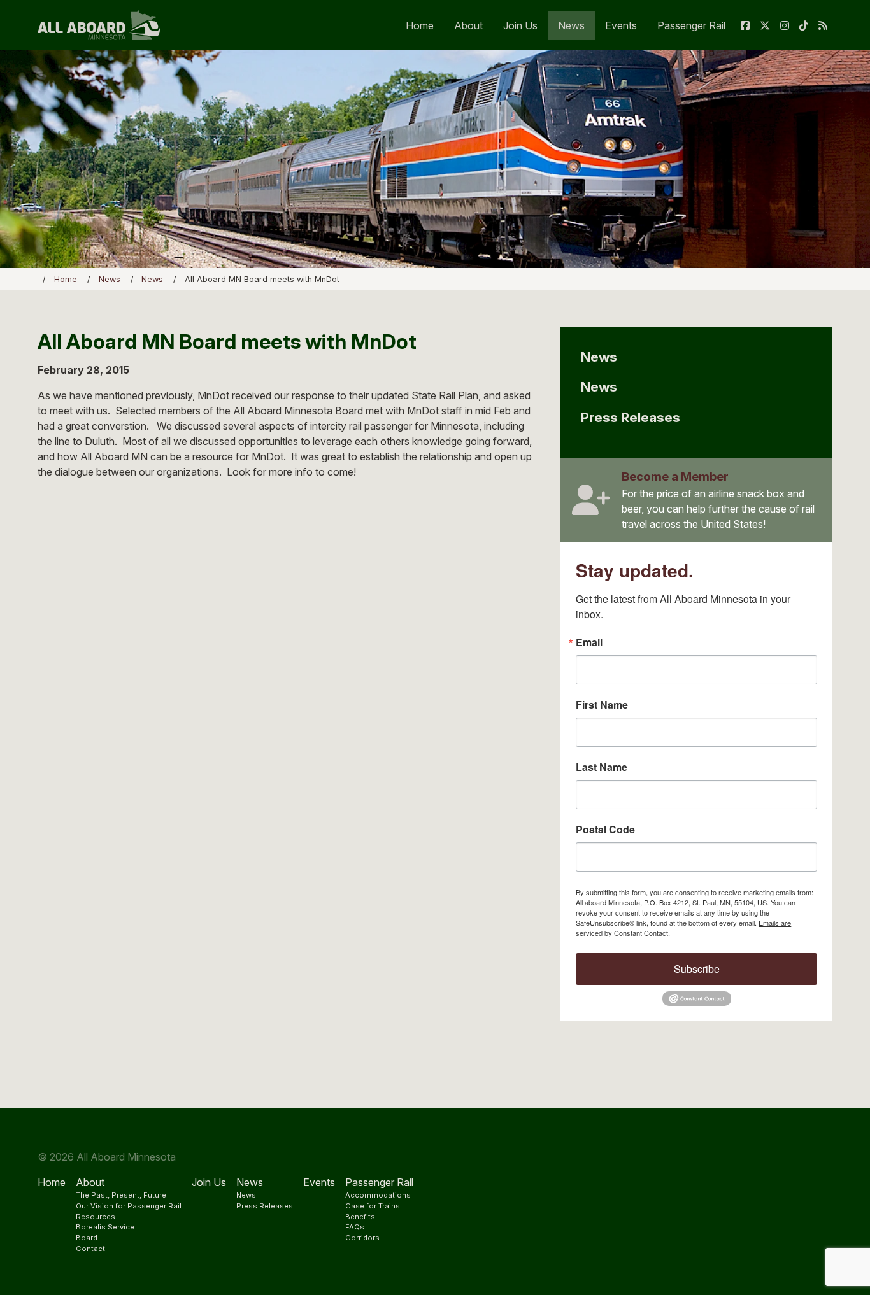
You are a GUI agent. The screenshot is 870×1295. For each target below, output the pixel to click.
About (468, 25)
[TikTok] (803, 25)
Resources (95, 1216)
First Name (602, 705)
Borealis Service (105, 1226)
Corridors (362, 1237)
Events (621, 25)
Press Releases (630, 417)
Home (420, 25)
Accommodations (378, 1195)
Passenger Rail (691, 25)
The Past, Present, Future (121, 1195)
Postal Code (605, 829)
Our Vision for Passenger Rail (129, 1205)
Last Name (601, 767)
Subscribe (697, 968)
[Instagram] (784, 25)
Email (589, 642)
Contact (90, 1248)
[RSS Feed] (822, 25)
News (571, 25)
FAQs (354, 1226)
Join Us (520, 25)
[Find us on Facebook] (745, 25)
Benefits (360, 1216)
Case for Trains (372, 1205)
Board (86, 1237)
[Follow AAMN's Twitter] (765, 25)
